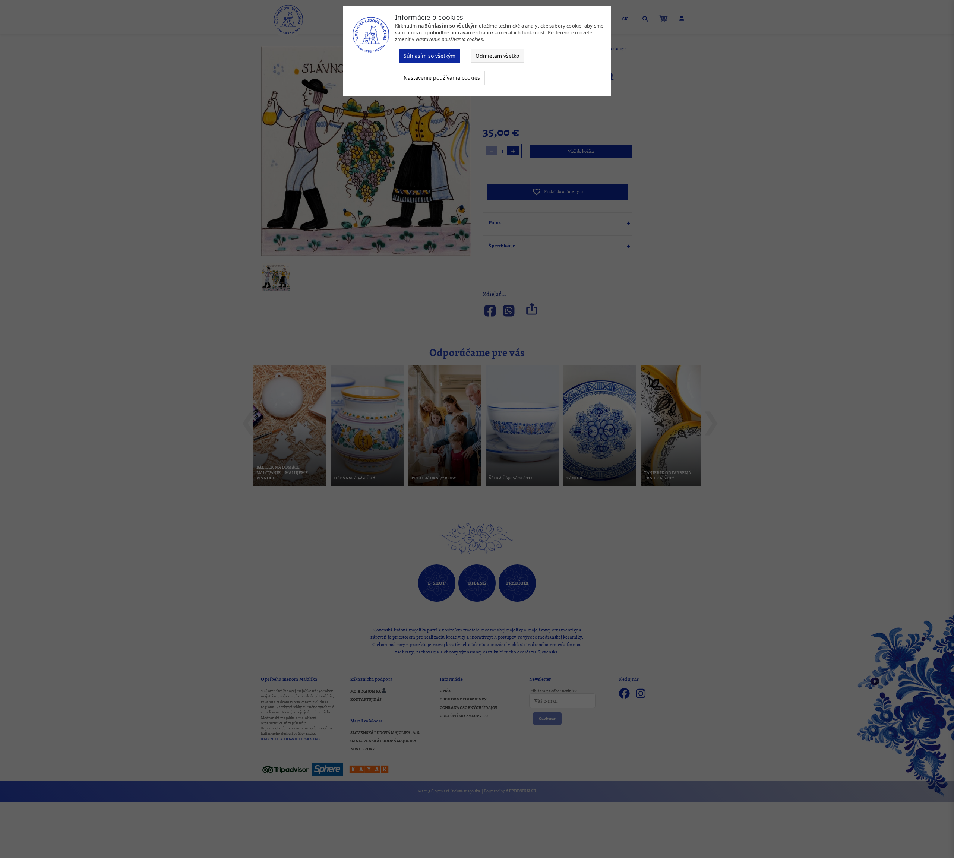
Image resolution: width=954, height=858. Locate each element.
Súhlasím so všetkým (429, 55)
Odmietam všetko (497, 55)
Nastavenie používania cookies (442, 77)
